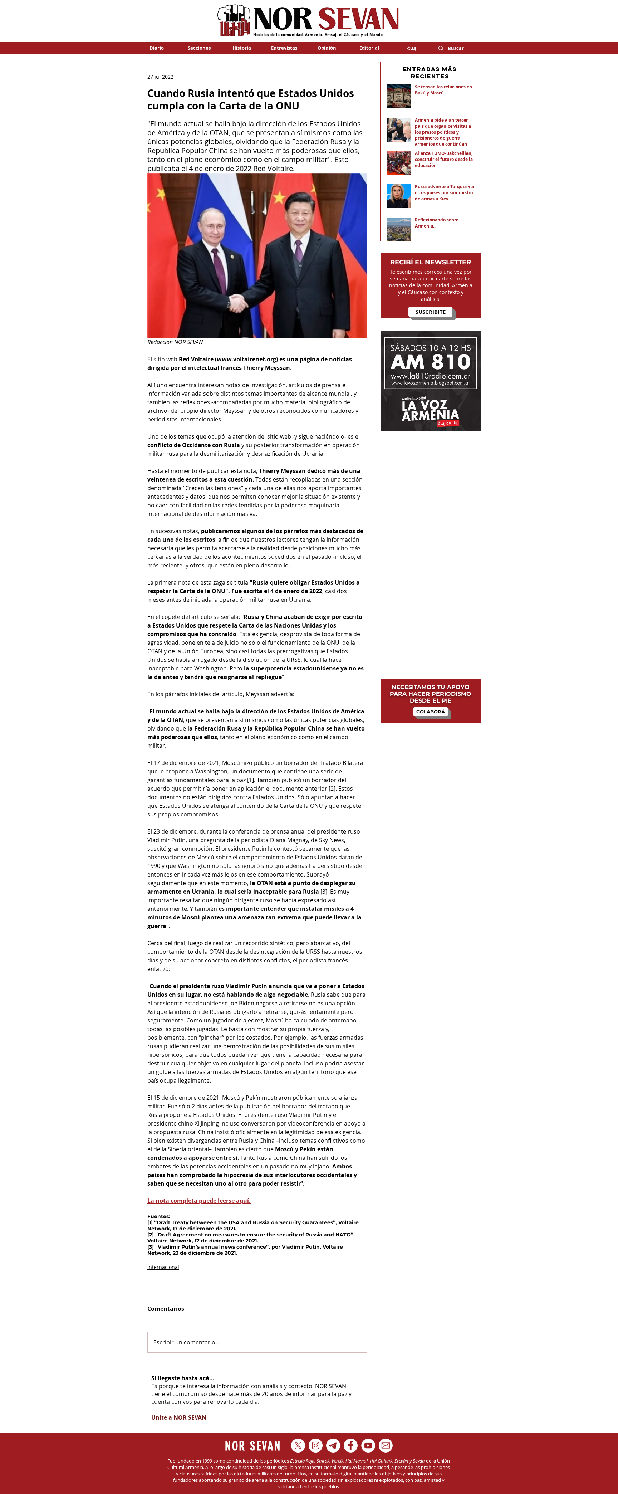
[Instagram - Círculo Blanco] (316, 1445)
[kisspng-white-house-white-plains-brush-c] (386, 1445)
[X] (298, 1445)
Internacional (163, 1267)
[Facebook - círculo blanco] (351, 1445)
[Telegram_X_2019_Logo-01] (333, 1445)
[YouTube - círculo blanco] (368, 1445)
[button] (199, 48)
